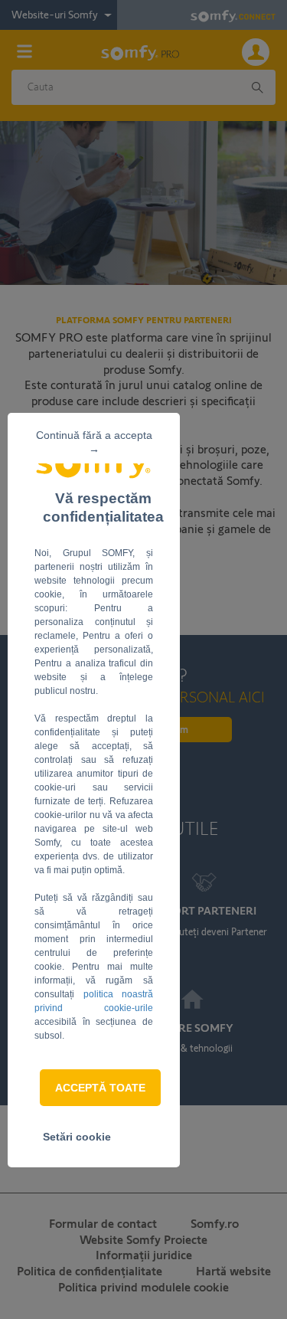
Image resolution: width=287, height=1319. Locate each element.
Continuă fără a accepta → (94, 442)
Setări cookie (77, 1137)
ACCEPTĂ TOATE (100, 1088)
